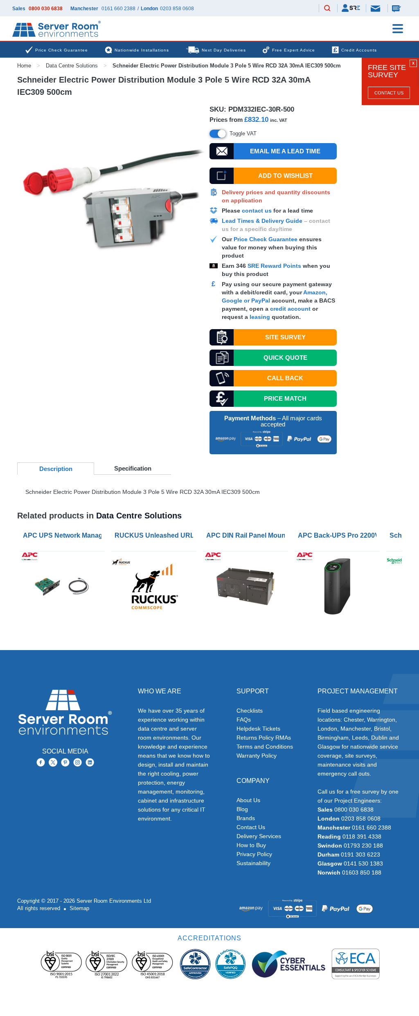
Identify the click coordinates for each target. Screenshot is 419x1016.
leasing (260, 317)
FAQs (244, 719)
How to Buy (251, 845)
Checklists (250, 710)
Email (376, 8)
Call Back (285, 378)
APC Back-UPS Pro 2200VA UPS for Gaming (339, 535)
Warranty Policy (257, 755)
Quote (285, 357)
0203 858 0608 (177, 8)
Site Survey (285, 337)
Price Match (285, 398)
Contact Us (388, 92)
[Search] (327, 8)
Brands (246, 818)
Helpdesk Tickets (258, 728)
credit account (290, 308)
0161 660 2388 (118, 8)
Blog (242, 809)
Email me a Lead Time (285, 151)
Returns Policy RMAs (264, 737)
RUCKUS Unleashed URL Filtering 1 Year (155, 535)
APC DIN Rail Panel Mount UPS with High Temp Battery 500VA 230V (247, 535)
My (351, 8)
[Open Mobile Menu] (397, 28)
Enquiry (397, 8)
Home (24, 66)
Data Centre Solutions (72, 66)
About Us (248, 800)
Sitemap (79, 908)
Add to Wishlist (285, 175)
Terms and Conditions (265, 746)
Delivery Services (259, 836)
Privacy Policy (254, 854)
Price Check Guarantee (265, 239)
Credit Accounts (359, 50)
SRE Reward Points (275, 265)
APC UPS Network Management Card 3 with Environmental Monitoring (64, 535)
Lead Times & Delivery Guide (262, 221)
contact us (257, 210)
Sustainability (253, 863)
